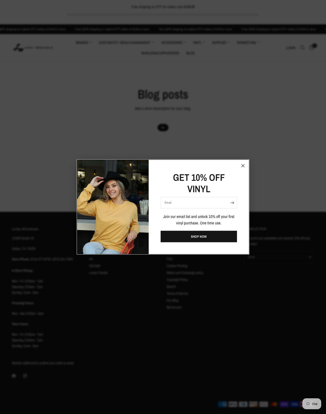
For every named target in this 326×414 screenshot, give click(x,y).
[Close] (243, 165)
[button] (199, 236)
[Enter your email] (232, 202)
